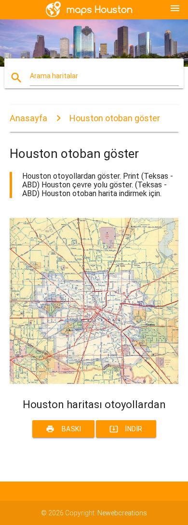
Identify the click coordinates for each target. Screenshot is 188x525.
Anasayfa (28, 118)
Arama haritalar (54, 76)
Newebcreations (122, 513)
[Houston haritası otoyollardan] (94, 381)
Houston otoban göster (114, 118)
